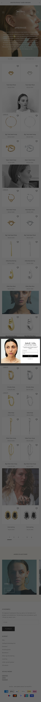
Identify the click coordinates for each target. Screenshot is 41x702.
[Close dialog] (39, 339)
